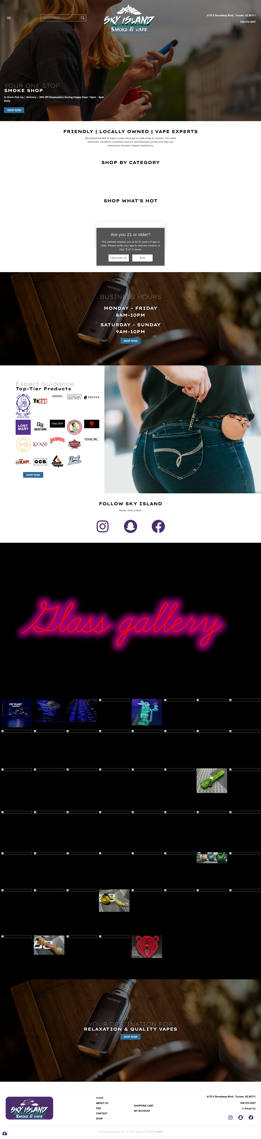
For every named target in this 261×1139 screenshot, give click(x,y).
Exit (142, 257)
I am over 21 (119, 257)
